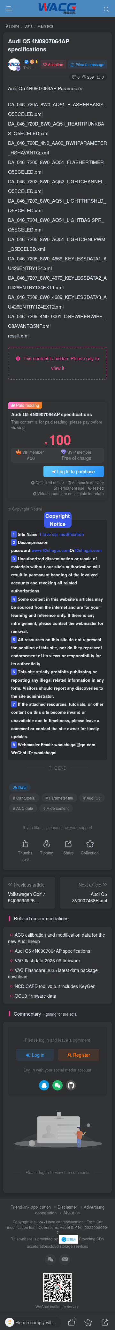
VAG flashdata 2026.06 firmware (47, 960)
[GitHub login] (71, 1085)
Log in (38, 1055)
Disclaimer (67, 1207)
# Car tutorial (24, 798)
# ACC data (23, 808)
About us (71, 1213)
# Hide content (56, 808)
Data (28, 26)
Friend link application (31, 1207)
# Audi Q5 (92, 798)
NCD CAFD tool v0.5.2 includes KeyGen (55, 986)
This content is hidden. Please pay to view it (59, 363)
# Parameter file (59, 798)
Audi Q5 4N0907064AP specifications (38, 45)
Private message (89, 64)
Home (13, 26)
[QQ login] (44, 1085)
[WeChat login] (57, 1085)
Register (81, 1055)
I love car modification (65, 1221)
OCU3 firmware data (35, 996)
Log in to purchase (76, 471)
